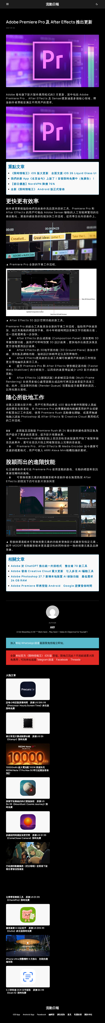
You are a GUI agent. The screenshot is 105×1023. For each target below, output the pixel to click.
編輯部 (51, 1014)
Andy (52, 627)
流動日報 (52, 4)
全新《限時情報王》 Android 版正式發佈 (38, 189)
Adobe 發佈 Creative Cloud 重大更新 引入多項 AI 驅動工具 (52, 571)
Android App (28, 1014)
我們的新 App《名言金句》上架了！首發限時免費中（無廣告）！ (53, 178)
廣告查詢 (61, 1014)
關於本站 (88, 1014)
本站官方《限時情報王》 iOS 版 (34, 655)
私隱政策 (78, 1014)
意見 (69, 1014)
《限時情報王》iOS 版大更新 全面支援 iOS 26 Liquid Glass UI (54, 173)
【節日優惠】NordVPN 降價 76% (33, 184)
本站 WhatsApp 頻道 (28, 643)
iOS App (16, 1014)
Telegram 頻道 (45, 659)
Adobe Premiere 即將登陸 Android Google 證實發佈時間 (51, 586)
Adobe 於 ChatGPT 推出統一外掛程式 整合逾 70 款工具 (49, 566)
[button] (7, 4)
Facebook (62, 659)
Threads (75, 659)
